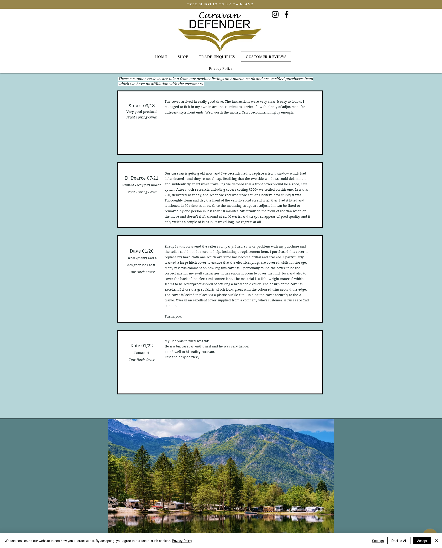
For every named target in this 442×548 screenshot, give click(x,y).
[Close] (436, 540)
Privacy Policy (182, 540)
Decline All (399, 540)
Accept (422, 540)
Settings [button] (378, 540)
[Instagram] (275, 14)
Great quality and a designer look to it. (142, 265)
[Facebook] (286, 14)
